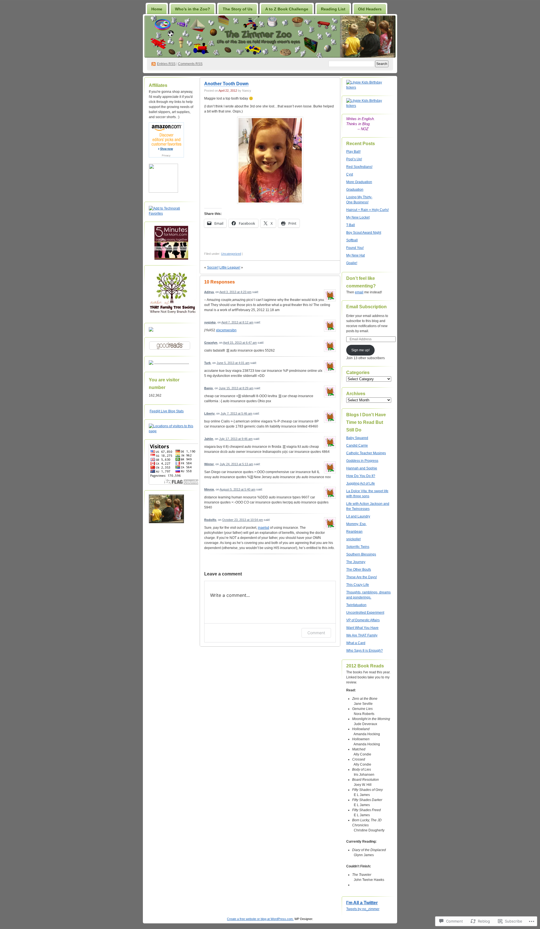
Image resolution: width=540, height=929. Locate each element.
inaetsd (263, 528)
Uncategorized (231, 253)
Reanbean (354, 532)
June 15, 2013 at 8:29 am (236, 388)
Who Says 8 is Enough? (364, 651)
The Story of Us (238, 9)
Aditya (209, 292)
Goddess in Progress (362, 461)
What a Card (355, 643)
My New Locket (358, 217)
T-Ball (350, 225)
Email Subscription (366, 306)
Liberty (209, 413)
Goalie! (351, 263)
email (359, 292)
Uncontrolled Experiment (365, 613)
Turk (207, 363)
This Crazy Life (357, 585)
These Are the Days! (361, 577)
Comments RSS (190, 64)
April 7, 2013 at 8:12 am (237, 322)
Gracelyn (210, 342)
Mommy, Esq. (356, 524)
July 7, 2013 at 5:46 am (236, 413)
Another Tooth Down (226, 83)
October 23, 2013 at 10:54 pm (242, 519)
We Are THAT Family (361, 635)
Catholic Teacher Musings (366, 453)
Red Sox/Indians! (359, 167)
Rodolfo (210, 519)
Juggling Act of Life (360, 483)
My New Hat (355, 255)
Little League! (229, 267)
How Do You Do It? (360, 476)
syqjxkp (210, 322)
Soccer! (213, 267)
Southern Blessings (361, 554)
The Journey (355, 562)
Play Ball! (353, 152)
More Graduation (359, 182)
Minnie (209, 489)
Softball (352, 240)
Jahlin (208, 438)
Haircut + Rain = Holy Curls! (367, 210)
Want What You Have (362, 628)
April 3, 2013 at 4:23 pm (235, 292)
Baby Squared (357, 438)
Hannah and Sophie (361, 468)
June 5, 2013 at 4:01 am (233, 363)
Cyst (349, 174)
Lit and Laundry (358, 516)
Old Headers (370, 9)
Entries (166, 64)
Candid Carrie (357, 445)
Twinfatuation (356, 605)
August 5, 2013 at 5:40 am (237, 489)
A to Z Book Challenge (286, 9)
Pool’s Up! (354, 159)
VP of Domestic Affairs (363, 620)
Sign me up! (360, 350)
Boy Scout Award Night (363, 233)
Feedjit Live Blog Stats (167, 411)
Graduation (354, 190)
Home (156, 9)
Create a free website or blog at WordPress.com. (260, 919)
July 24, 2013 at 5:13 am (236, 464)
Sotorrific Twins (357, 547)
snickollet (353, 539)
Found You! (355, 248)
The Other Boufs (358, 570)
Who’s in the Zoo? (192, 9)
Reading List (333, 9)
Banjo (208, 388)
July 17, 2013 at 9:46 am (236, 438)
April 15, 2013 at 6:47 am (240, 342)
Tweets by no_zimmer (362, 909)
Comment (316, 632)
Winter (209, 464)
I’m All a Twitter (362, 902)
